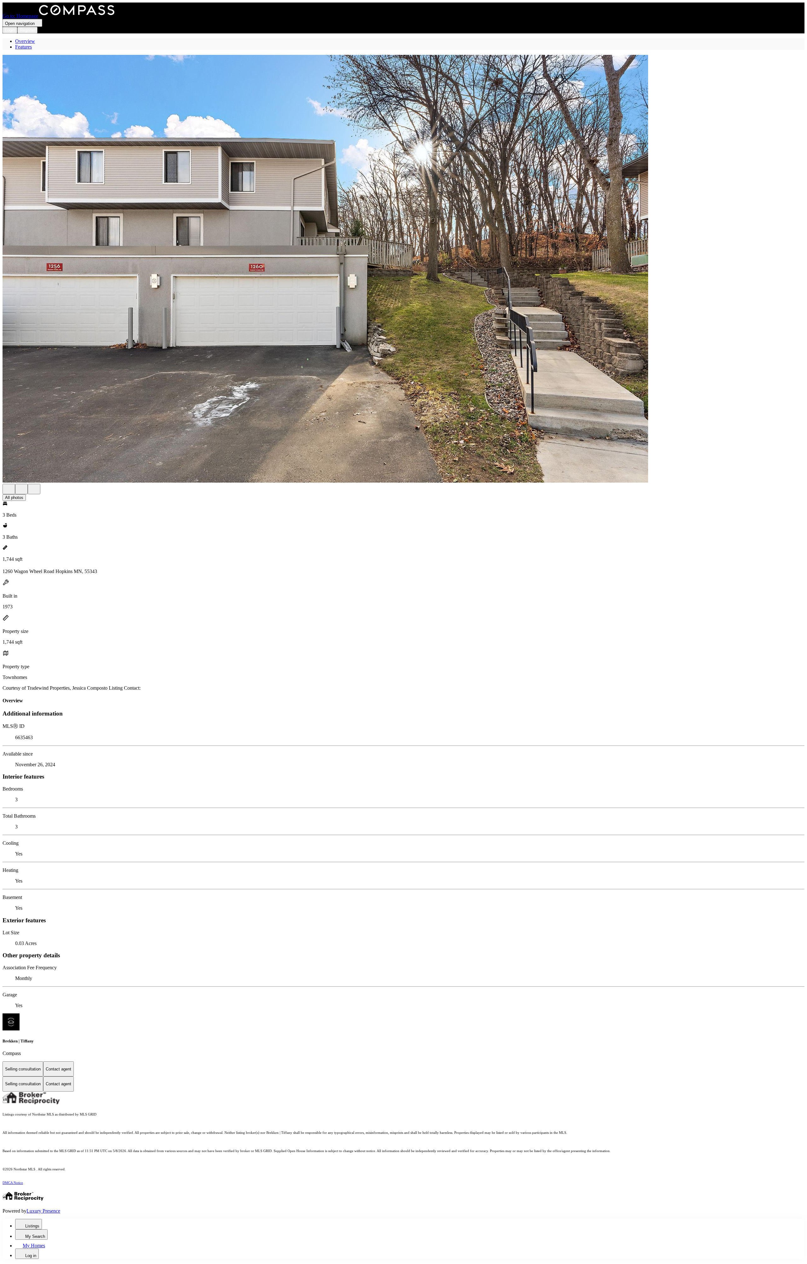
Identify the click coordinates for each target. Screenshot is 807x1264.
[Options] (9, 489)
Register (27, 30)
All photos (14, 497)
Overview (25, 41)
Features (23, 46)
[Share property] (34, 489)
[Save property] (21, 489)
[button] (403, 269)
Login (10, 30)
